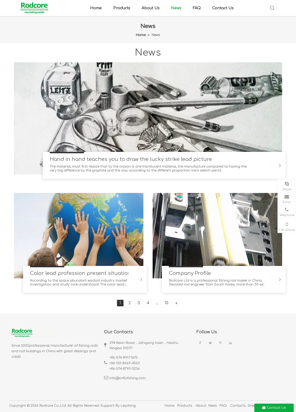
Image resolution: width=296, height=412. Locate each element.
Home (96, 8)
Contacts (238, 405)
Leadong (128, 405)
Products (121, 8)
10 (166, 303)
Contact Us (223, 8)
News (176, 8)
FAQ (197, 8)
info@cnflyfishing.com (127, 378)
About (201, 405)
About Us (151, 8)
